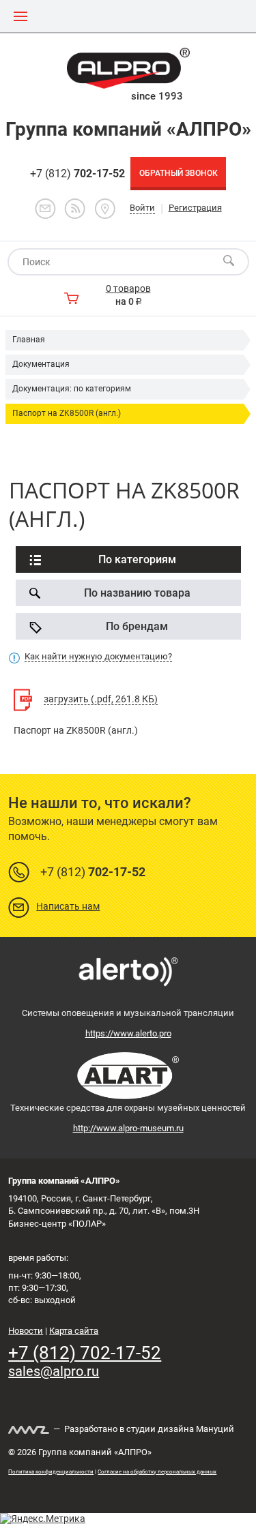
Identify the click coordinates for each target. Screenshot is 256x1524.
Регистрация (195, 208)
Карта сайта (73, 1331)
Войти (142, 208)
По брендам (137, 626)
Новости (25, 1331)
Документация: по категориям (71, 388)
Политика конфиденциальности (51, 1472)
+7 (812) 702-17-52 (84, 1353)
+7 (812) (77, 173)
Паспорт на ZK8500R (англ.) (66, 413)
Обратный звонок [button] (178, 173)
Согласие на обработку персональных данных (157, 1472)
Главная (28, 339)
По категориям (137, 559)
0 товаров (128, 288)
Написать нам (68, 906)
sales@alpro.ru (53, 1371)
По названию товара (137, 592)
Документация (41, 364)
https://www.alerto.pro (128, 1033)
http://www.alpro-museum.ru (128, 1128)
